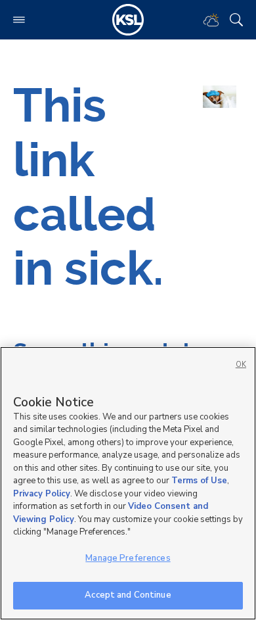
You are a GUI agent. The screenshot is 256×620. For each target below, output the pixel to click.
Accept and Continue (128, 595)
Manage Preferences (127, 558)
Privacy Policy (41, 494)
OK (241, 365)
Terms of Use (199, 481)
